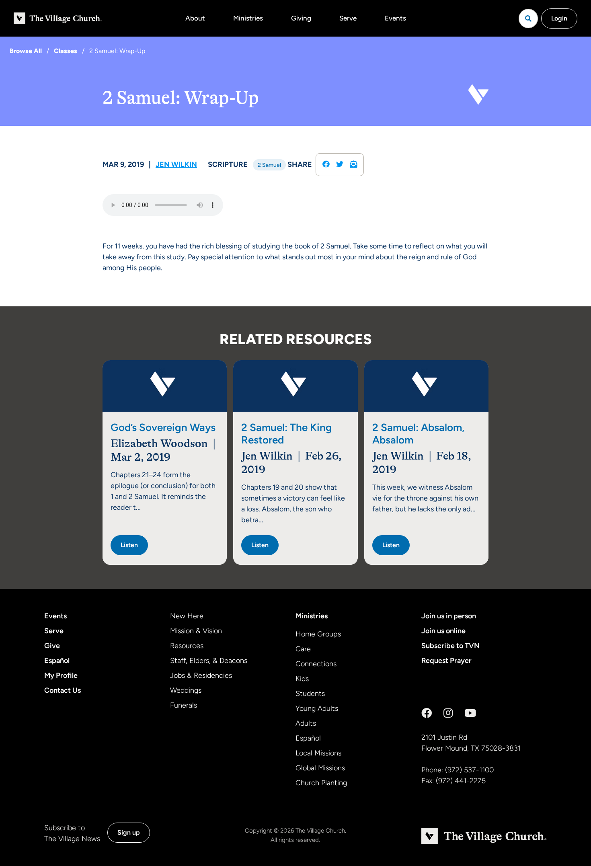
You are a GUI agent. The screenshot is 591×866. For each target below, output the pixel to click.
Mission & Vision (196, 630)
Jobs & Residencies (201, 675)
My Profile (61, 675)
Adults (306, 723)
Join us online (443, 630)
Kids (302, 678)
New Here (186, 616)
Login (559, 18)
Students (310, 693)
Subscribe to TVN (450, 645)
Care (303, 648)
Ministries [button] (248, 18)
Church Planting (321, 782)
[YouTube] (470, 713)
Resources (186, 645)
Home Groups (318, 634)
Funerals (183, 705)
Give (52, 645)
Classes (65, 51)
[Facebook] (427, 713)
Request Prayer (446, 660)
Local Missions (318, 753)
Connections (316, 663)
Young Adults (317, 708)
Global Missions (320, 767)
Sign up (128, 832)
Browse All (26, 51)
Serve (348, 18)
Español (57, 660)
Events (395, 18)
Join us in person (448, 616)
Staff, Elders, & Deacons (208, 660)
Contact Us (62, 690)
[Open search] (528, 18)
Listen (129, 545)
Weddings (185, 690)
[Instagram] (448, 713)
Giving (301, 18)
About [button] (195, 18)
